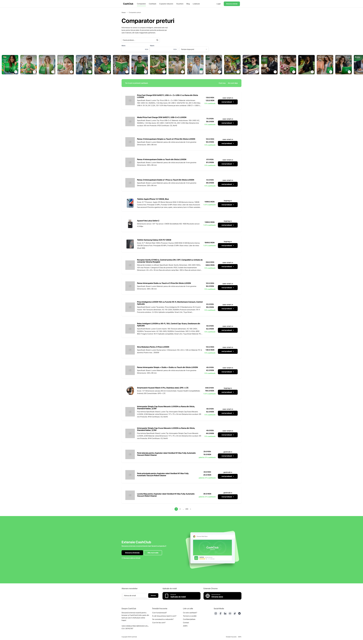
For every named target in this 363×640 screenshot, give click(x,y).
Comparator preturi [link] (135, 12)
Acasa (124, 12)
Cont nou (222, 83)
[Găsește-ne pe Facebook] (220, 613)
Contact (186, 623)
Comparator (141, 4)
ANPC (185, 626)
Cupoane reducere (166, 4)
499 (186, 509)
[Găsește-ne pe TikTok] (235, 613)
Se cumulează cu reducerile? (163, 619)
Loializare (196, 4)
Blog (188, 4)
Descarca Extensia (132, 553)
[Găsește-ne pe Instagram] (216, 613)
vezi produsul (226, 102)
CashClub (128, 3)
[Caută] (157, 40)
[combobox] (194, 49)
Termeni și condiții (189, 616)
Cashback (152, 4)
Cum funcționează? (159, 613)
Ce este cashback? (190, 613)
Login (219, 4)
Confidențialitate (189, 619)
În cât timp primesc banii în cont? (164, 616)
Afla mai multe (152, 553)
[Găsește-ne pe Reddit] (239, 613)
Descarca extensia (231, 4)
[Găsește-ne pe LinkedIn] (225, 613)
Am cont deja (233, 83)
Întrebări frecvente (231, 637)
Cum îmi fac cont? (159, 623)
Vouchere (179, 4)
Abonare (153, 595)
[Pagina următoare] (190, 509)
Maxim (152, 46)
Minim (123, 46)
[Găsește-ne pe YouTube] (230, 613)
